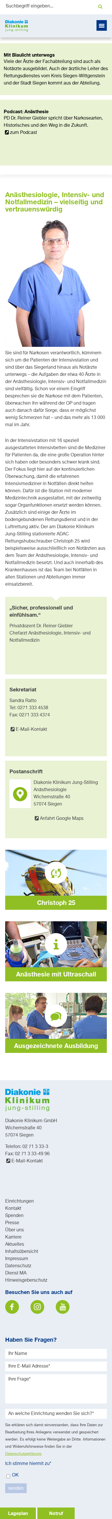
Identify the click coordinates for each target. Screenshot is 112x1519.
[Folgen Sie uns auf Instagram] (37, 1307)
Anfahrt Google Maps (62, 818)
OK (15, 1475)
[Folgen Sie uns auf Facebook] (12, 1307)
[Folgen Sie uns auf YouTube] (62, 1307)
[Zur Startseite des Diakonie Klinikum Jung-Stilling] (16, 25)
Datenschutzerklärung (23, 1454)
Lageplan (18, 1513)
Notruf (56, 1513)
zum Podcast (23, 132)
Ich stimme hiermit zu (28, 1464)
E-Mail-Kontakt (31, 729)
